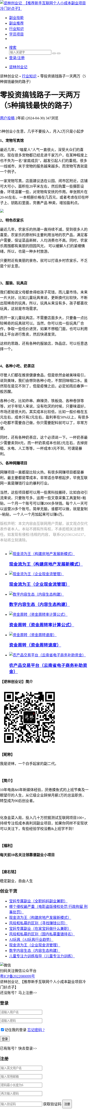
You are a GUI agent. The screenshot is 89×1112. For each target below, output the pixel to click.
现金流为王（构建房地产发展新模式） (46, 564)
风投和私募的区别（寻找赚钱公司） (38, 923)
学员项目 (16, 34)
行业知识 (16, 29)
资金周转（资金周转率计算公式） (41, 624)
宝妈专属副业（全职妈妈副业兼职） (38, 901)
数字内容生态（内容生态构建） (39, 604)
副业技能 (16, 18)
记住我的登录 (15, 1030)
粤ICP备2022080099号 (17, 976)
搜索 (12, 47)
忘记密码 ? (35, 1030)
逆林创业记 (18, 67)
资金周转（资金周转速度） (35, 645)
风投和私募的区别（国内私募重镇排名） (42, 934)
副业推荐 (16, 23)
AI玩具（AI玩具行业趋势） (31, 940)
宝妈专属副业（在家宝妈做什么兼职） (40, 929)
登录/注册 (17, 58)
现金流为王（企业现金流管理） (39, 584)
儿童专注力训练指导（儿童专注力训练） (42, 956)
